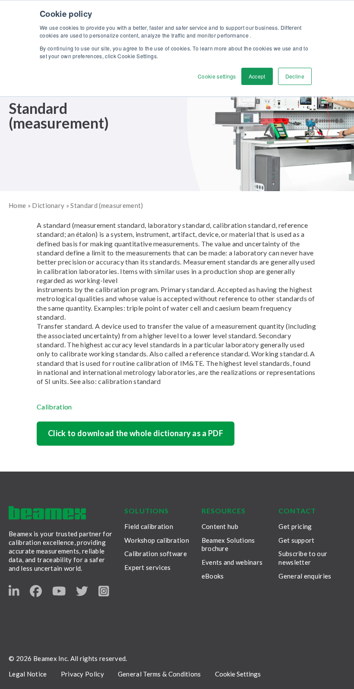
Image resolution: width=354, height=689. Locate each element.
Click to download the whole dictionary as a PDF (135, 433)
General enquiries (304, 576)
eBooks (213, 576)
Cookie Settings (238, 674)
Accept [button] (257, 76)
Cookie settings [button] (217, 76)
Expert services (147, 567)
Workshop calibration (156, 540)
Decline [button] (294, 76)
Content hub (220, 526)
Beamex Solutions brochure (228, 544)
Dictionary (48, 205)
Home (17, 205)
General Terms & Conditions (159, 674)
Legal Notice (28, 674)
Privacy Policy (82, 674)
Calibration (54, 407)
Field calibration (148, 526)
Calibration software (155, 553)
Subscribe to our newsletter (302, 558)
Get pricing (295, 526)
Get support (296, 540)
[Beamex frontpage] (47, 512)
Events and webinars (232, 562)
